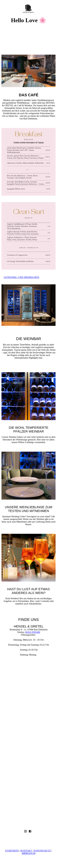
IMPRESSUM (28, 853)
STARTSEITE (12, 850)
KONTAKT (26, 850)
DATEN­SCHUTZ (42, 850)
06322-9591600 (32, 632)
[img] (28, 8)
